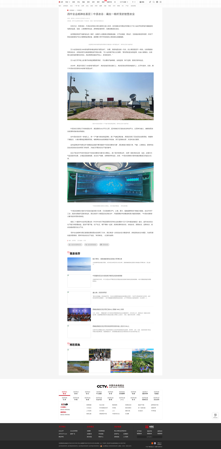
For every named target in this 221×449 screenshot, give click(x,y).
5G (123, 5)
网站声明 (61, 436)
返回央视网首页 (76, 244)
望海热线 (215, 417)
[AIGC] (142, 2)
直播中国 (109, 2)
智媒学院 (149, 431)
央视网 (89, 431)
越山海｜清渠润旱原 (100, 292)
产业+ (127, 5)
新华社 (73, 18)
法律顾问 (125, 433)
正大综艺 (101, 410)
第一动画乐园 (141, 408)
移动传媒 (89, 436)
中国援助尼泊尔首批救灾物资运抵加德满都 (107, 276)
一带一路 (77, 5)
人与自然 (89, 410)
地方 (60, 5)
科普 (96, 5)
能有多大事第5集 (65, 409)
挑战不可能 (141, 405)
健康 (100, 5)
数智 (118, 5)
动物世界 (153, 408)
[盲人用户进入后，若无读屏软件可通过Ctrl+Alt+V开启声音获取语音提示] (150, 2)
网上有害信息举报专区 (120, 431)
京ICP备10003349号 (83, 446)
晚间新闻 (114, 405)
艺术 (114, 5)
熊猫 (103, 2)
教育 (98, 2)
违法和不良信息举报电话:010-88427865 (116, 443)
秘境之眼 (89, 413)
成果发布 (159, 431)
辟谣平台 (116, 433)
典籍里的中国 (103, 413)
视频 (83, 2)
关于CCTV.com (63, 433)
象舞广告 (72, 433)
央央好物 (133, 5)
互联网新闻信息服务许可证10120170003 (68, 443)
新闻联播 (89, 405)
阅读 (109, 5)
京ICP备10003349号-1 (94, 446)
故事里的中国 (154, 405)
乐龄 (105, 5)
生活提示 (140, 410)
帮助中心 (101, 436)
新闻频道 (71, 10)
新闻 (73, 2)
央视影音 (89, 433)
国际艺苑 (127, 410)
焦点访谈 (101, 405)
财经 (88, 2)
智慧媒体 (139, 433)
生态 (71, 5)
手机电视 (101, 433)
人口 (113, 410)
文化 (87, 5)
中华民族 (153, 410)
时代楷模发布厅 (103, 408)
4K (115, 2)
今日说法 (89, 408)
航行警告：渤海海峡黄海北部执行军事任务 (107, 259)
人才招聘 (125, 436)
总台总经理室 (74, 431)
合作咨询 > (150, 437)
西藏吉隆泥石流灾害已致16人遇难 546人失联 (108, 309)
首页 (62, 2)
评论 (78, 2)
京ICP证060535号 (63, 446)
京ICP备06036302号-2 (73, 446)
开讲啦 (114, 408)
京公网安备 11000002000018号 (110, 446)
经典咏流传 (128, 405)
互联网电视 (102, 431)
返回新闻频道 (92, 244)
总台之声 (61, 431)
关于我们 (139, 431)
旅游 (91, 5)
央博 (82, 5)
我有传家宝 (128, 408)
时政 (67, 2)
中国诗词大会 (116, 413)
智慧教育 (159, 433)
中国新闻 (79, 10)
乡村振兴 (65, 5)
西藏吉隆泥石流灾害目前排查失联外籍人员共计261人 (111, 326)
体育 (93, 2)
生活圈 (127, 413)
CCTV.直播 (123, 2)
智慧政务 (149, 433)
